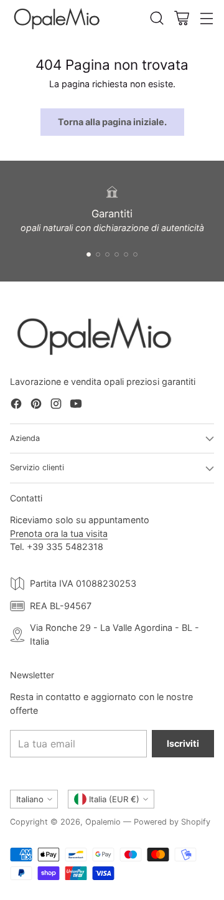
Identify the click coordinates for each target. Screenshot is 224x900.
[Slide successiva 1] (88, 254)
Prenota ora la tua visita (59, 533)
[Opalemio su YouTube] (75, 405)
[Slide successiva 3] (107, 254)
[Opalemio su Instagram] (56, 405)
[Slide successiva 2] (98, 254)
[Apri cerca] (156, 18)
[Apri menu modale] (206, 18)
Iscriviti (183, 743)
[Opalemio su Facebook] (16, 405)
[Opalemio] (56, 18)
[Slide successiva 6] (135, 254)
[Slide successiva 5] (126, 254)
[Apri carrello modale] (181, 18)
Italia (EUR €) (114, 799)
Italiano (30, 799)
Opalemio (103, 822)
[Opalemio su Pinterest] (36, 405)
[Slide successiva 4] (116, 254)
